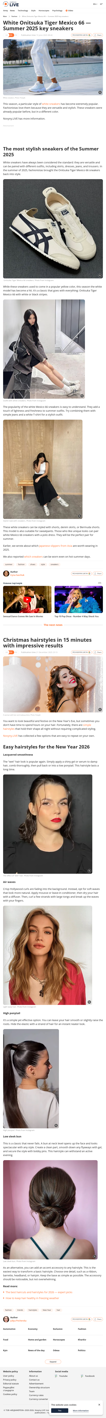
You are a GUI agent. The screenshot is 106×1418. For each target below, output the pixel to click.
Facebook (90, 1376)
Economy (32, 1329)
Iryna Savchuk (17, 575)
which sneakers (33, 556)
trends (20, 1310)
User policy (8, 1375)
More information (81, 1410)
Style (33, 11)
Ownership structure (39, 1387)
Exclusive (57, 1329)
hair (58, 1310)
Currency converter (38, 1399)
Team (32, 1391)
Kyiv (5, 1350)
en (94, 4)
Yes (59, 1410)
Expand (53, 1361)
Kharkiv (82, 1339)
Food (5, 1339)
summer (8, 564)
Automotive (9, 1329)
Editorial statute (11, 1383)
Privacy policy (9, 1379)
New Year (47, 1310)
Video (70, 11)
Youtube (63, 1376)
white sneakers (51, 104)
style (43, 564)
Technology (23, 11)
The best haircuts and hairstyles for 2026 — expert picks (39, 1292)
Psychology (57, 11)
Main (5, 16)
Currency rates (36, 1395)
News (12, 11)
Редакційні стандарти (8, 1389)
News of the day (36, 1350)
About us (33, 1375)
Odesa (56, 1350)
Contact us (34, 1379)
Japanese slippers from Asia (55, 546)
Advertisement (36, 1383)
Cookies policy (10, 1394)
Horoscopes (44, 11)
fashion (21, 564)
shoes (32, 564)
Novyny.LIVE (10, 735)
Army (5, 11)
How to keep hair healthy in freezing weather (32, 1298)
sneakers (54, 564)
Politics (81, 1350)
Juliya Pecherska (18, 1320)
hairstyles (33, 1310)
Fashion (14, 16)
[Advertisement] (50, 133)
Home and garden (37, 1339)
